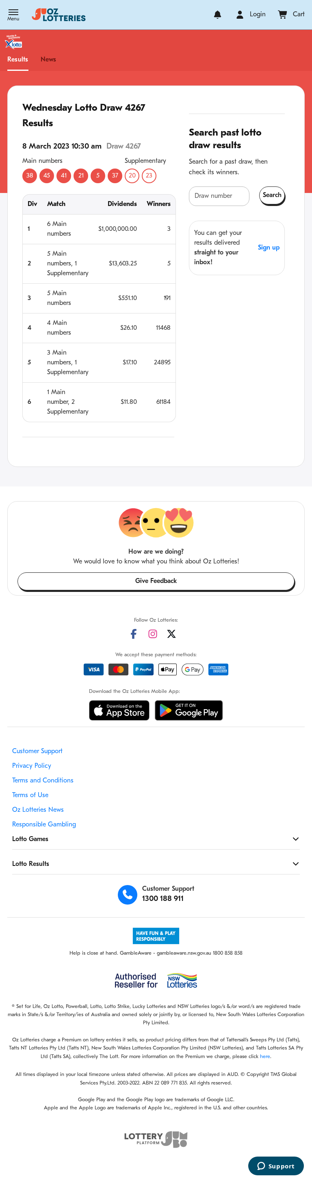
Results (17, 60)
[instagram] (153, 634)
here (265, 1056)
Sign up (269, 248)
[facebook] (134, 634)
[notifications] (217, 15)
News (48, 60)
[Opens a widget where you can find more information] (276, 1167)
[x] (171, 634)
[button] (13, 16)
